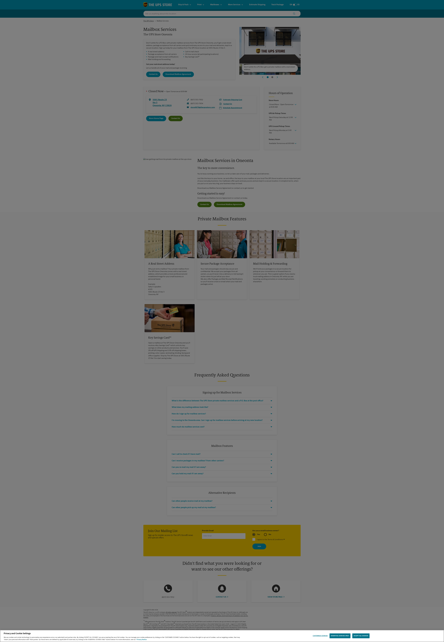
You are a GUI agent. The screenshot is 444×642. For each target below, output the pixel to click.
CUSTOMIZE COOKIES (320, 636)
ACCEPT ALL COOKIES (361, 636)
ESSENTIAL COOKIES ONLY (340, 636)
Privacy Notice (142, 639)
